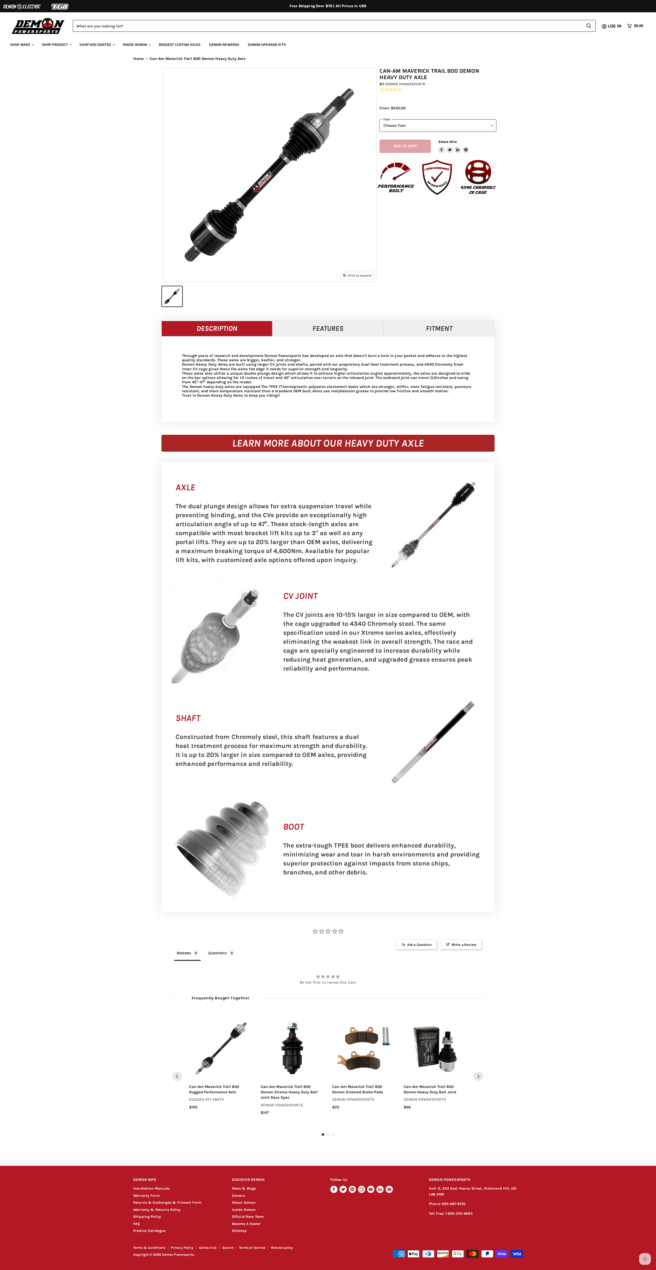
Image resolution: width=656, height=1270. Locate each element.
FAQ (136, 1224)
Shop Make (20, 44)
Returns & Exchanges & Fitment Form (167, 1202)
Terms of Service (252, 1248)
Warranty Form (146, 1195)
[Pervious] (177, 1076)
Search (227, 1248)
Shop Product (55, 44)
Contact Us (208, 1248)
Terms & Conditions (149, 1248)
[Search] (589, 26)
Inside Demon (135, 44)
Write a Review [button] (464, 944)
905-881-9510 (453, 1204)
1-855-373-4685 (459, 1213)
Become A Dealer (246, 1224)
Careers (238, 1195)
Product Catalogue (149, 1231)
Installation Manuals (151, 1188)
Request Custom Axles (180, 44)
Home (138, 59)
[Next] (478, 1076)
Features (327, 328)
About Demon (244, 1202)
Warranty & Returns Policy (156, 1210)
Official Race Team (248, 1216)
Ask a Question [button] (419, 944)
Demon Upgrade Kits (266, 44)
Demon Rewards (224, 44)
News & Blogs (244, 1188)
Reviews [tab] (184, 952)
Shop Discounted (95, 44)
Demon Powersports (405, 84)
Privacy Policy (182, 1248)
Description (217, 328)
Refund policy (282, 1248)
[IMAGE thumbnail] (172, 296)
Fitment (439, 328)
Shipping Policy (147, 1216)
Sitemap (239, 1231)
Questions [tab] (217, 952)
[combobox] (327, 26)
